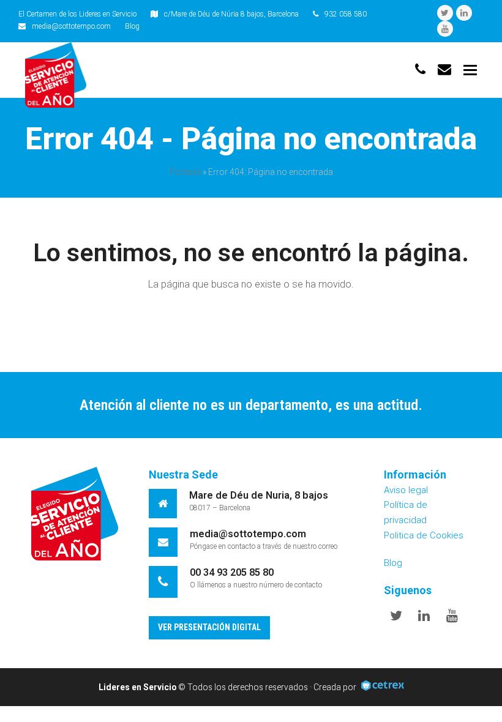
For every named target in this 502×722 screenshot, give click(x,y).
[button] (470, 70)
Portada (185, 172)
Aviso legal (406, 490)
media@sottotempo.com (71, 26)
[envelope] (444, 70)
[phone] (420, 70)
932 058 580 (345, 14)
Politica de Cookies (423, 535)
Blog (132, 26)
